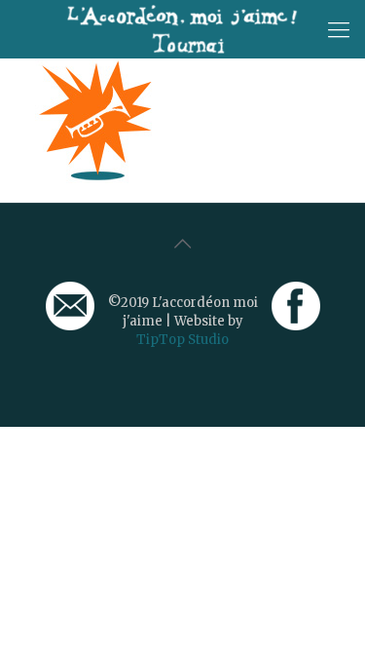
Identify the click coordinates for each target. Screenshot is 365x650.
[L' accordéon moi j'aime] (182, 29)
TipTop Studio (182, 339)
